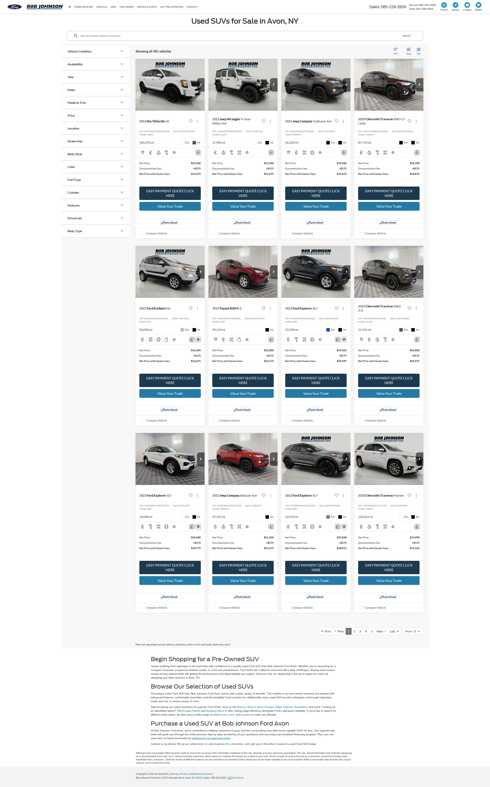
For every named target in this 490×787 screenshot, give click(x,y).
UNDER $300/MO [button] (83, 7)
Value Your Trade (170, 206)
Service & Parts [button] (147, 7)
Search (406, 35)
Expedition (301, 706)
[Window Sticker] (198, 339)
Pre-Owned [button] (127, 7)
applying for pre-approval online (211, 738)
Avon (237, 730)
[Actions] (197, 121)
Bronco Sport (255, 706)
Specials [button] (101, 7)
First (327, 631)
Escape (269, 706)
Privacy (184, 774)
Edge (278, 706)
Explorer (288, 706)
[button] (201, 85)
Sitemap (174, 774)
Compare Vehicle (156, 233)
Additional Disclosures (201, 774)
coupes (245, 714)
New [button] (113, 7)
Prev (340, 631)
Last (393, 631)
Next (380, 631)
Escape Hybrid (191, 710)
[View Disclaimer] (174, 152)
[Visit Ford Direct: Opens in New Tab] (236, 777)
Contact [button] (192, 7)
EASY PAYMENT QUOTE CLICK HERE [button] (170, 193)
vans (231, 714)
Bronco (241, 706)
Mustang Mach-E (216, 710)
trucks (223, 714)
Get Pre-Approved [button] (171, 7)
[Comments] (198, 152)
